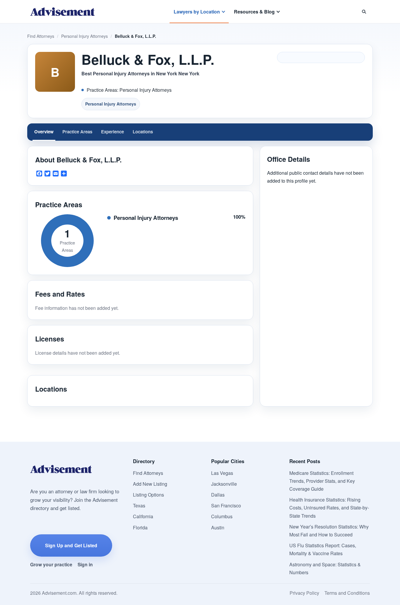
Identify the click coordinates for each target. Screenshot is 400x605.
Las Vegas (222, 473)
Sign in (85, 564)
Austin (217, 527)
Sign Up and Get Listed (71, 545)
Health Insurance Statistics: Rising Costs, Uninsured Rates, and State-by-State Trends (329, 507)
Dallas (218, 494)
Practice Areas (77, 131)
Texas (139, 505)
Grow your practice (51, 564)
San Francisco (226, 505)
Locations (143, 131)
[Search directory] (364, 12)
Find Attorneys (40, 36)
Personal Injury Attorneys (84, 36)
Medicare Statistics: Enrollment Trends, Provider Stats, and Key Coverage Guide (322, 481)
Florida (140, 527)
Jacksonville (224, 483)
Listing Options (148, 494)
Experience (112, 131)
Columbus (222, 516)
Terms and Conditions (347, 592)
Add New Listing (150, 483)
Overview (44, 131)
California (143, 516)
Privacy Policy (304, 592)
